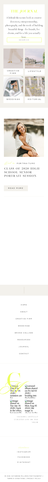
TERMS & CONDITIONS (16, 478)
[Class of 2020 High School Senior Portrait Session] (24, 138)
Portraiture (26, 163)
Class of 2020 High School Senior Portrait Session (22, 172)
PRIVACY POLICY (34, 478)
